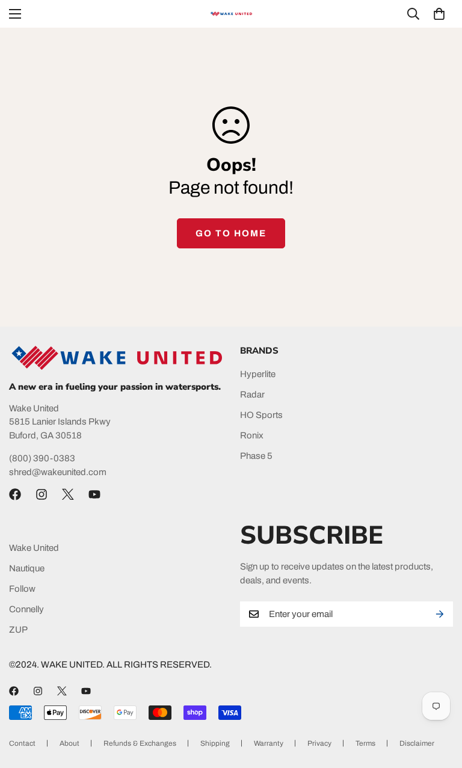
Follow (22, 589)
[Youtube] (94, 494)
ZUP (18, 629)
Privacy (319, 743)
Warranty (268, 743)
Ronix (251, 435)
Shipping (215, 743)
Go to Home (231, 233)
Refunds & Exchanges (139, 743)
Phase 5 (256, 456)
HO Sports (261, 415)
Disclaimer (416, 743)
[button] (439, 14)
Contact (22, 743)
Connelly (26, 609)
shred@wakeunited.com (57, 472)
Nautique (27, 568)
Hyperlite (258, 374)
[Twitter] (68, 494)
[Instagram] (41, 494)
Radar (252, 394)
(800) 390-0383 (42, 458)
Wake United (34, 548)
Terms (365, 743)
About (69, 743)
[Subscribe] (440, 614)
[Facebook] (15, 494)
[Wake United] (231, 14)
